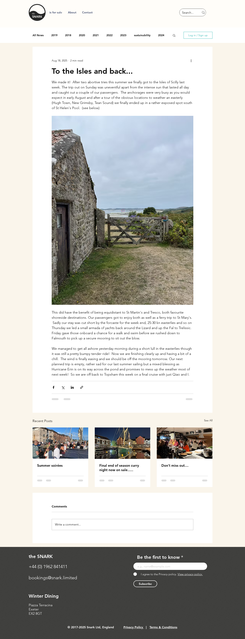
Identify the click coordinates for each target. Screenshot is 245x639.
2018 (68, 35)
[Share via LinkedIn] (72, 387)
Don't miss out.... (175, 465)
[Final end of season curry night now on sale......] (122, 443)
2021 (96, 35)
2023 (123, 35)
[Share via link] (81, 387)
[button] (72, 12)
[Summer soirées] (60, 443)
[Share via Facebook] (53, 387)
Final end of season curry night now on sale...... (119, 467)
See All (208, 420)
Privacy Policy (133, 627)
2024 (161, 35)
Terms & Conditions (163, 627)
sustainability (142, 35)
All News (38, 35)
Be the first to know (158, 557)
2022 (109, 35)
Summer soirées (50, 465)
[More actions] (191, 60)
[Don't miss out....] (184, 443)
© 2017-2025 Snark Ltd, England (91, 627)
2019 (54, 35)
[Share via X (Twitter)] (63, 387)
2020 (82, 35)
